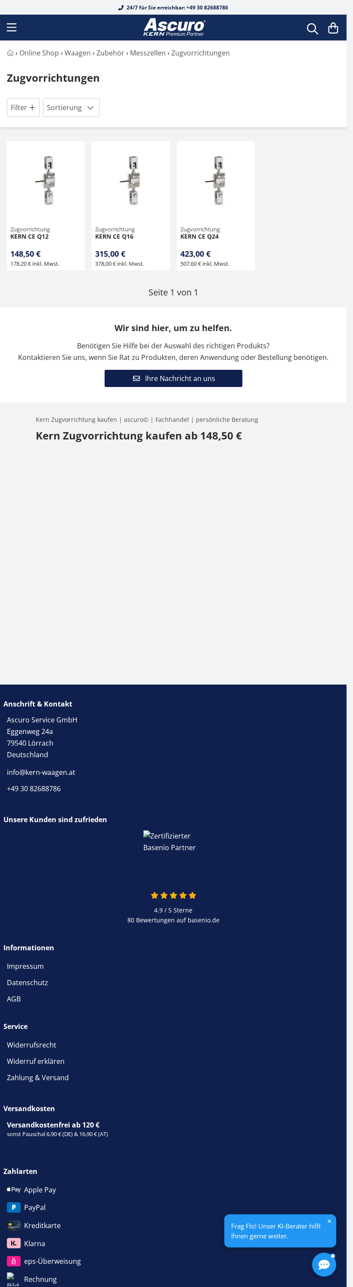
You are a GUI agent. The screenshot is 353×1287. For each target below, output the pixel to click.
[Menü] (12, 27)
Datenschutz (27, 982)
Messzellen (148, 53)
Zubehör (110, 53)
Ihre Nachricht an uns (179, 378)
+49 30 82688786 (34, 788)
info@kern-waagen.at (41, 772)
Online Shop (39, 53)
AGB (14, 999)
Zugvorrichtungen (200, 53)
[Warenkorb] (333, 28)
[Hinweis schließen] (329, 1221)
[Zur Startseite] (173, 27)
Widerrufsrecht (31, 1045)
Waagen (78, 53)
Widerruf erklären (36, 1061)
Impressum (25, 966)
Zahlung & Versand (38, 1077)
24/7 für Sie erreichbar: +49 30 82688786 (176, 7)
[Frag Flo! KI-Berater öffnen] (324, 1265)
